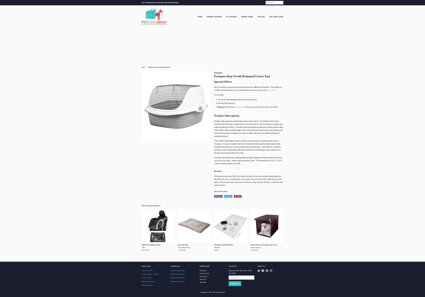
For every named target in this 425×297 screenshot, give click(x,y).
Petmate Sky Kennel (178, 270)
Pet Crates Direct (219, 292)
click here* (272, 90)
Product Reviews (214, 17)
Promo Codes (247, 17)
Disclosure (203, 270)
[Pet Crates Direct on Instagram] (271, 271)
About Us (203, 279)
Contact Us (203, 276)
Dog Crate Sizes (276, 17)
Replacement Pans (177, 278)
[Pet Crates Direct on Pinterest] (267, 271)
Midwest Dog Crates (178, 281)
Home (200, 17)
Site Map (203, 282)
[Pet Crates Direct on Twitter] (259, 271)
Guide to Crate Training (150, 274)
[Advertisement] (212, 48)
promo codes (240, 107)
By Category (231, 17)
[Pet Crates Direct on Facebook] (263, 271)
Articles (261, 17)
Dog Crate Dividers (148, 281)
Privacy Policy (204, 273)
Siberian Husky (147, 285)
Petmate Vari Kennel (178, 274)
